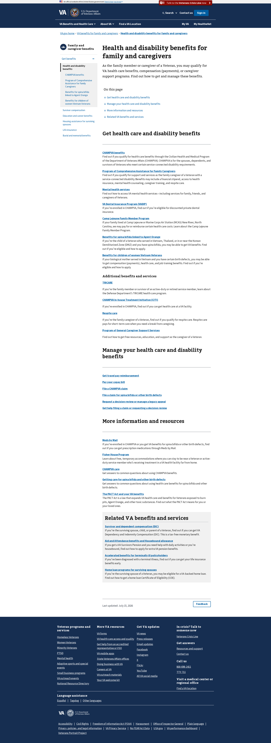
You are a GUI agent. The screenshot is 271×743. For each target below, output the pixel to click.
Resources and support (190, 648)
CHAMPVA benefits (74, 74)
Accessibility (65, 723)
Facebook (142, 649)
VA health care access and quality (115, 639)
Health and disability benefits (74, 67)
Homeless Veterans (68, 637)
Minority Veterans (67, 648)
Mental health (65, 658)
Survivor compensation (74, 110)
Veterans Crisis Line (187, 636)
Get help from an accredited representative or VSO (113, 646)
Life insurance (70, 129)
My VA (185, 24)
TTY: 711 (181, 672)
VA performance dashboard (182, 728)
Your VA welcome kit (108, 680)
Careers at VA (104, 669)
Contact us (186, 13)
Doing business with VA (110, 664)
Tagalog (74, 700)
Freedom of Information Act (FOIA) (112, 723)
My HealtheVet (202, 24)
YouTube (142, 670)
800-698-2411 (184, 666)
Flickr (140, 665)
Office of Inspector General (168, 723)
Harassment (142, 723)
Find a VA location (186, 688)
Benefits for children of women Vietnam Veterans (77, 102)
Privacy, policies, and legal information (80, 728)
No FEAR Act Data (140, 728)
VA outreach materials (109, 674)
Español (61, 700)
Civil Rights (82, 723)
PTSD (60, 653)
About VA (106, 24)
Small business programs (71, 673)
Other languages (92, 700)
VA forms (102, 633)
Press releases (145, 639)
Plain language (195, 723)
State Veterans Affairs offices (113, 658)
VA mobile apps (105, 653)
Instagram (142, 655)
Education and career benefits (77, 115)
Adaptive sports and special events (72, 665)
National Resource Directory (73, 683)
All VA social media (147, 676)
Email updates (145, 644)
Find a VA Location (130, 24)
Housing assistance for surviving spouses (79, 123)
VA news (141, 633)
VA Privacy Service (116, 728)
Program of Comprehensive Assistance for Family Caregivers (78, 83)
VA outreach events (68, 678)
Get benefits (69, 58)
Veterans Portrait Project (72, 733)
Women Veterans (66, 642)
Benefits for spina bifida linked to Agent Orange (77, 94)
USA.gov (158, 728)
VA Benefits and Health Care (76, 24)
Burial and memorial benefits (77, 135)
